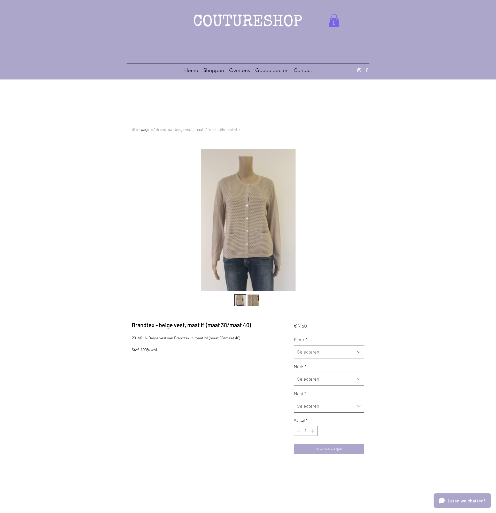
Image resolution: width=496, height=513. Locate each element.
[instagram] (359, 70)
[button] (334, 20)
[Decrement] (298, 431)
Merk (300, 366)
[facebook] (366, 70)
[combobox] (329, 352)
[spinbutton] (305, 431)
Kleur (300, 339)
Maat (300, 393)
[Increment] (313, 431)
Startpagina (142, 129)
